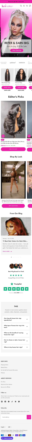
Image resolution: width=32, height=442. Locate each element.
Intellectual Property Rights (6, 430)
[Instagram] (13, 180)
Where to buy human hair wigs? (13, 347)
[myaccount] (23, 6)
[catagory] (30, 5)
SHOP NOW (7, 87)
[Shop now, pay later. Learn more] (16, 1)
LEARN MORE (7, 90)
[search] (20, 6)
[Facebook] (5, 401)
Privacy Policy (16, 430)
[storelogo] (10, 6)
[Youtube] (8, 401)
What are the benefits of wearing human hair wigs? (13, 334)
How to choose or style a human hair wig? (14, 341)
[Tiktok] (12, 401)
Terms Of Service (23, 430)
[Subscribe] (29, 417)
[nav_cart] (26, 6)
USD (9, 427)
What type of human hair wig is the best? (14, 326)
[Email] (15, 401)
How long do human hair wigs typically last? (12, 319)
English (2, 427)
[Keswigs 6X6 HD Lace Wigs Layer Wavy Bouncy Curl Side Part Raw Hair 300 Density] (13, 119)
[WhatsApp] (19, 401)
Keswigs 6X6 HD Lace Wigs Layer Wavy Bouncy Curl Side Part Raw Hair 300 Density (12, 142)
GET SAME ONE (13, 206)
